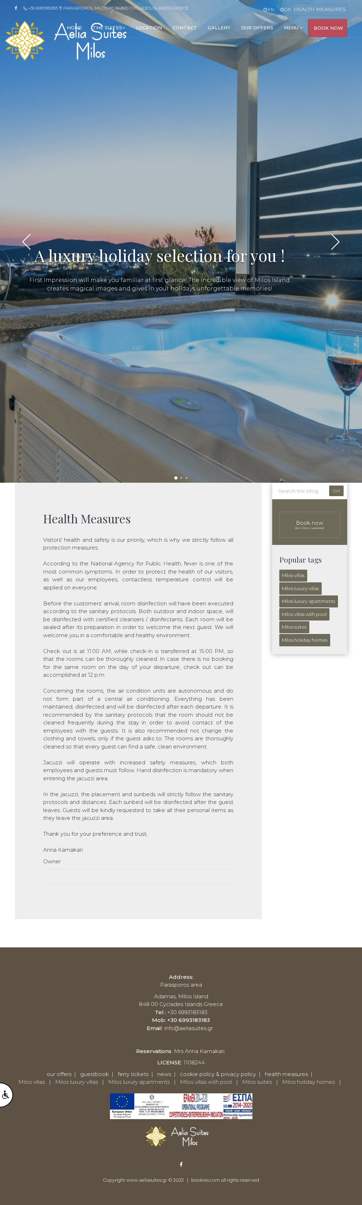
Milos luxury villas (300, 588)
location (149, 27)
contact (185, 27)
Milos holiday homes (304, 640)
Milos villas (293, 575)
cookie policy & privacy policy (218, 1074)
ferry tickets (133, 1074)
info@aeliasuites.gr (188, 1028)
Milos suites (294, 627)
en (270, 9)
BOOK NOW (328, 28)
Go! (336, 490)
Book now (309, 524)
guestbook (94, 1074)
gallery (219, 27)
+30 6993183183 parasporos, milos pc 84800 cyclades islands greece (108, 8)
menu (292, 27)
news (164, 1074)
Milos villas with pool (304, 614)
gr (287, 9)
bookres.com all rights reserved (225, 1180)
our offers (257, 27)
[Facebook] (18, 8)
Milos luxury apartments (308, 601)
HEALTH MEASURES (320, 9)
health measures (286, 1074)
